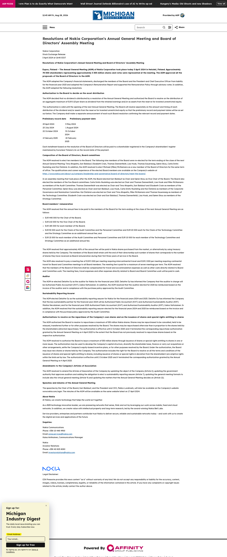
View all (221, 3)
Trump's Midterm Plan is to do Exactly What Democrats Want (38, 3)
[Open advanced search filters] (169, 27)
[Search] (164, 27)
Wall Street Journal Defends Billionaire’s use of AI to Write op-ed (116, 3)
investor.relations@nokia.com (61, 452)
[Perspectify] (28, 276)
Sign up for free (25, 544)
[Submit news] (28, 270)
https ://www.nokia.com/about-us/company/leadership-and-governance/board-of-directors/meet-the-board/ (94, 173)
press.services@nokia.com (60, 434)
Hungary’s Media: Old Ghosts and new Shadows (186, 3)
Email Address (13, 534)
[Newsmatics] (28, 287)
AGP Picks (7, 4)
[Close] (46, 505)
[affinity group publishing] (28, 281)
